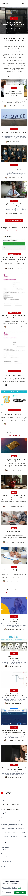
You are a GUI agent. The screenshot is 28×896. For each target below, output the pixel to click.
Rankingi (14, 18)
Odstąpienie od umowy (14, 254)
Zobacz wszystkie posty (14, 231)
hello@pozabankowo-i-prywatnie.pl (11, 809)
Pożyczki (14, 616)
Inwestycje (3, 859)
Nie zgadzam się (8, 892)
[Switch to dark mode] (23, 3)
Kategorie (4, 853)
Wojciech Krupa (4, 849)
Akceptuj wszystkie (20, 892)
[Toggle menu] (25, 3)
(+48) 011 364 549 (7, 807)
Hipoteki (3, 869)
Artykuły (3, 813)
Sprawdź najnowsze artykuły (14, 220)
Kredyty (14, 456)
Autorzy (3, 842)
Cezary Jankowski (5, 847)
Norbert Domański (5, 845)
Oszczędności (4, 856)
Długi (2, 871)
